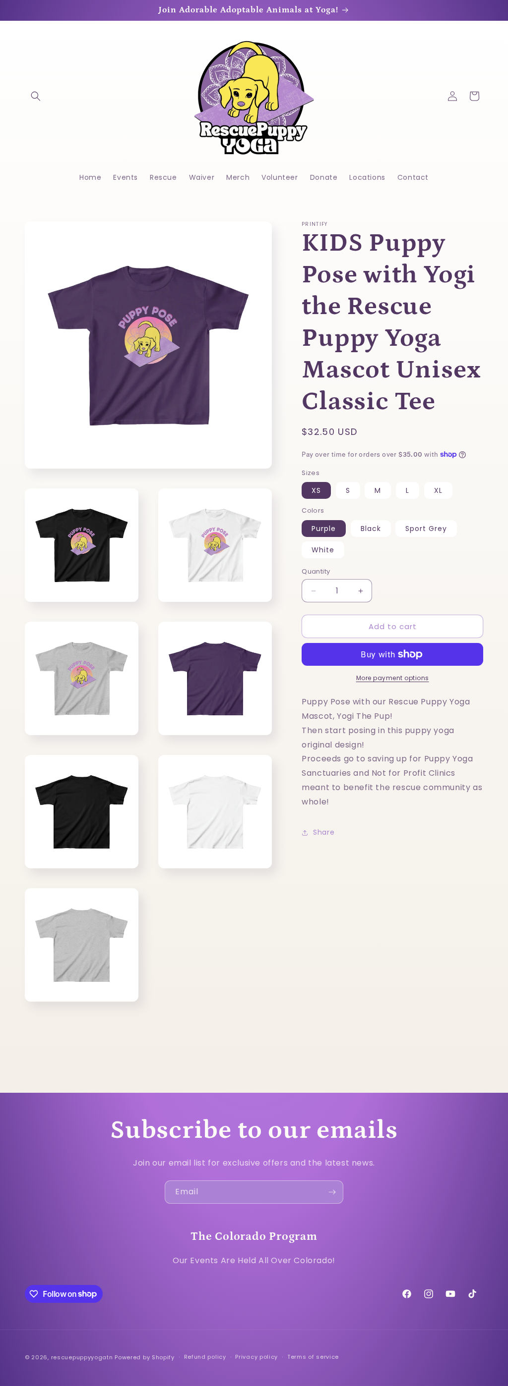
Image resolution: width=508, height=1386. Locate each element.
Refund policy (205, 1357)
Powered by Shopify (145, 1357)
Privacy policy (256, 1357)
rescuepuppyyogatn (82, 1357)
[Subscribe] (332, 1192)
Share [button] (323, 832)
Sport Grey (426, 528)
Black (371, 528)
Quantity (316, 571)
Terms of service (313, 1357)
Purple (324, 528)
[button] (36, 96)
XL (438, 490)
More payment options (392, 678)
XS (316, 490)
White (323, 550)
